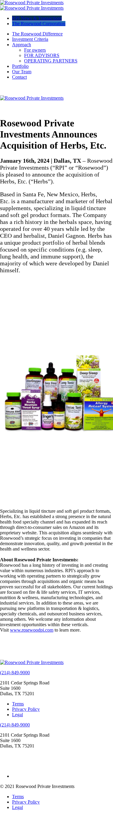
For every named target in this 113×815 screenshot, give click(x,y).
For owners (35, 50)
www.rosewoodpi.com (31, 629)
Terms (18, 703)
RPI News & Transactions (37, 18)
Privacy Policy (26, 709)
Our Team (21, 71)
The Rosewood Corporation (38, 23)
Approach (21, 44)
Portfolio (20, 66)
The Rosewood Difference (37, 33)
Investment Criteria (30, 39)
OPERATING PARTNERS (50, 60)
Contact (19, 77)
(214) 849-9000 (15, 672)
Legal (17, 714)
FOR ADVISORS (41, 55)
